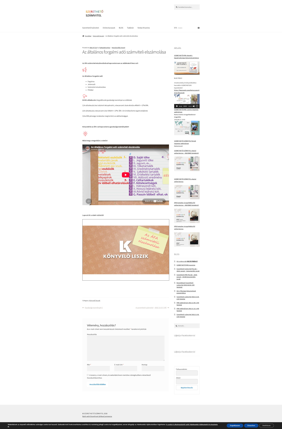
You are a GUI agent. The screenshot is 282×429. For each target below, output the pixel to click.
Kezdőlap (88, 36)
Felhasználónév (181, 369)
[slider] (185, 106)
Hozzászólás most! (118, 48)
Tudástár (130, 28)
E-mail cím (119, 365)
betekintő (195, 153)
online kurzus (178, 153)
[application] (187, 101)
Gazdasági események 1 (94, 308)
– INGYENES (187, 153)
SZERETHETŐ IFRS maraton (186, 265)
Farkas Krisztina (144, 28)
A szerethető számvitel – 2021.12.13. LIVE (151, 308)
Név (89, 365)
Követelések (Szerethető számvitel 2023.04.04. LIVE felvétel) (185, 285)
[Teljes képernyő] (197, 106)
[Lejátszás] (177, 106)
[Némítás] (194, 106)
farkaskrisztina (104, 48)
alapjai (193, 151)
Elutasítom (251, 425)
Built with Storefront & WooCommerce (97, 416)
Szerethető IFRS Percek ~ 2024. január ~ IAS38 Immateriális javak (187, 277)
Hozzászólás (92, 334)
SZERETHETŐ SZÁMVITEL (182, 151)
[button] (186, 101)
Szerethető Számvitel (90, 28)
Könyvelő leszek (98, 36)
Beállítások (267, 425)
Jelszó (178, 378)
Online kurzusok (109, 28)
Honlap (144, 365)
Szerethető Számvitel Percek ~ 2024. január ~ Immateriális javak (188, 270)
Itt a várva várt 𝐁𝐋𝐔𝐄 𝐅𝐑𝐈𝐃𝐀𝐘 (187, 261)
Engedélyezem (235, 425)
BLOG (121, 28)
